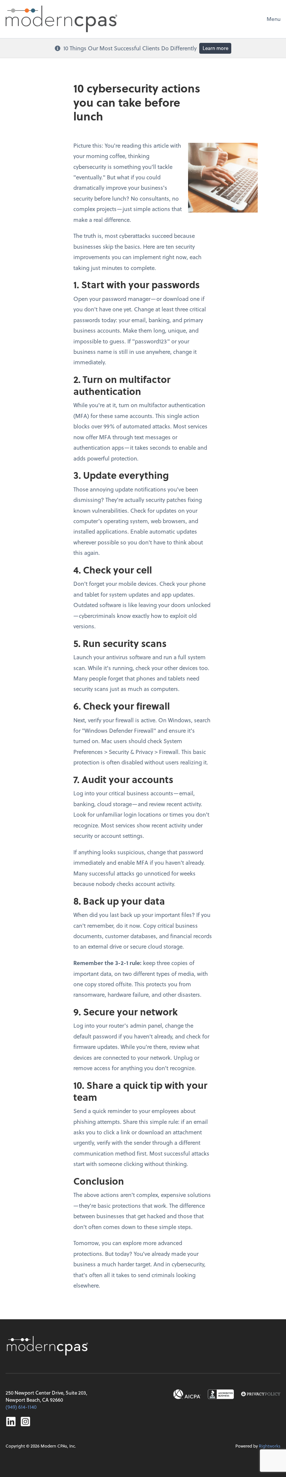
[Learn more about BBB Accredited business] (220, 1394)
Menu (273, 19)
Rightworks (269, 1446)
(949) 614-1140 (21, 1406)
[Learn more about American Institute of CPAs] (187, 1394)
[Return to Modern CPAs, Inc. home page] (48, 1345)
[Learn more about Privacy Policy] (260, 1394)
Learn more (215, 47)
